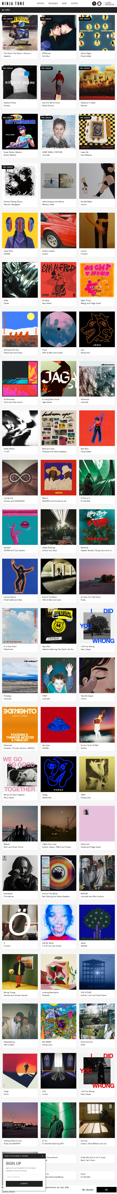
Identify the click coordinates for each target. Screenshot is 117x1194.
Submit (24, 1184)
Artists (40, 4)
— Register (108, 4)
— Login (107, 2)
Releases (53, 4)
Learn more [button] (8, 1191)
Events (74, 4)
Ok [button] (106, 1190)
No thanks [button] (88, 1190)
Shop (64, 4)
